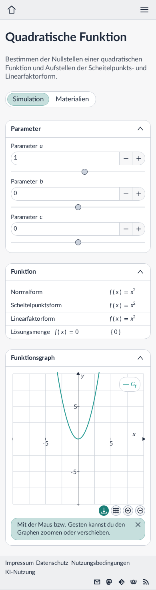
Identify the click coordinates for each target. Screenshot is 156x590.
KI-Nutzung (20, 572)
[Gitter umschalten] (116, 510)
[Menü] (144, 9)
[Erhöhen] (138, 158)
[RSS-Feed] (146, 582)
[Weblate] (133, 582)
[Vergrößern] (128, 510)
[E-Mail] (97, 582)
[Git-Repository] (121, 582)
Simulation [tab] (28, 99)
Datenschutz (52, 563)
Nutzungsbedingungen (100, 563)
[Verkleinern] (140, 510)
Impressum (19, 563)
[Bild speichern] (104, 510)
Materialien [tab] (72, 99)
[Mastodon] (109, 582)
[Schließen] (135, 525)
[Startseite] (11, 9)
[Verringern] (125, 158)
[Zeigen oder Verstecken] (140, 129)
